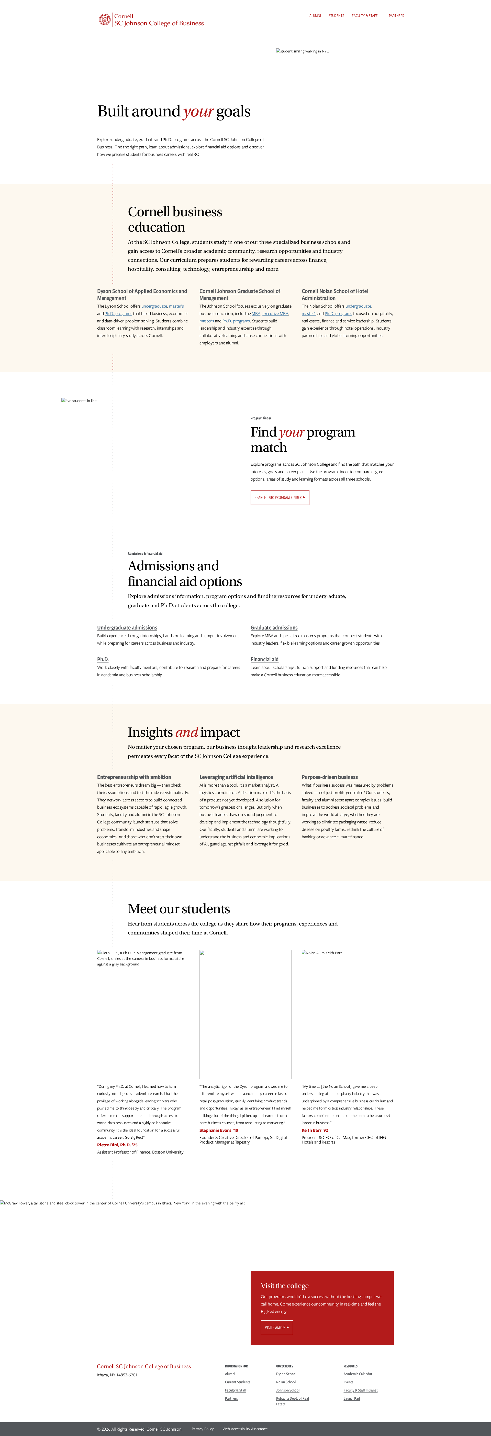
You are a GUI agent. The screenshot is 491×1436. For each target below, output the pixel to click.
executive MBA (275, 313)
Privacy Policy (203, 1429)
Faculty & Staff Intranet (361, 1390)
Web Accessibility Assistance (245, 1429)
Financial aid (265, 659)
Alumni (315, 15)
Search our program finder (278, 497)
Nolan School (286, 1382)
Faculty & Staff (365, 15)
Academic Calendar (358, 1374)
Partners (396, 15)
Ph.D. (103, 659)
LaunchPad (352, 1398)
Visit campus (275, 1327)
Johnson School (287, 1390)
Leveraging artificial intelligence (236, 777)
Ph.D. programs (118, 313)
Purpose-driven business (330, 777)
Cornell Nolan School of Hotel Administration (335, 294)
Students (336, 15)
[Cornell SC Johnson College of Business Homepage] (156, 1367)
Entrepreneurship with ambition (134, 777)
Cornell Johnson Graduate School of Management (239, 294)
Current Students (237, 1382)
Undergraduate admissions (127, 627)
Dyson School (286, 1374)
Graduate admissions (274, 627)
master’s (176, 306)
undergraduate (154, 306)
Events (348, 1382)
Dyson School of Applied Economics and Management (142, 294)
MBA (256, 313)
